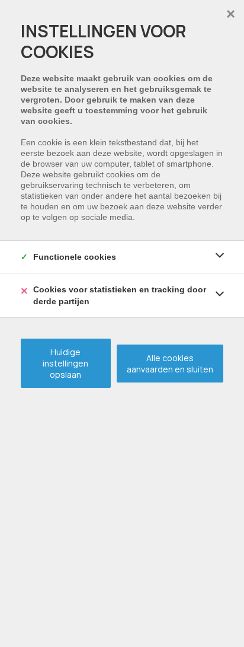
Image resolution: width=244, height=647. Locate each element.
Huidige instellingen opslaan (65, 363)
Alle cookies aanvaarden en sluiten (170, 363)
